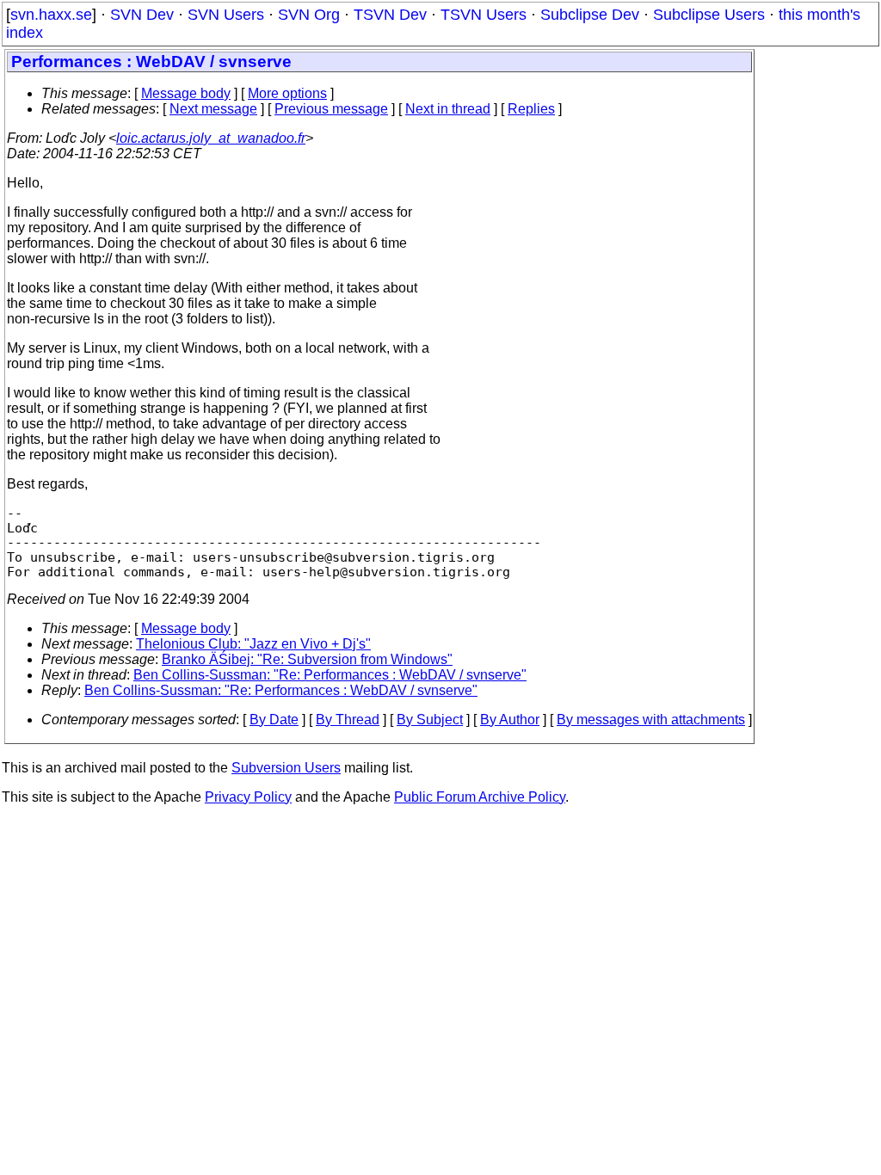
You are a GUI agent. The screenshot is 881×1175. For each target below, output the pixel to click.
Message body (186, 93)
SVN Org (309, 14)
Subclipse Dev (589, 14)
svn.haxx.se (51, 14)
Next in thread (447, 109)
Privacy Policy (248, 797)
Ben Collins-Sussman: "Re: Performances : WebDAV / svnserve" (330, 674)
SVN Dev (142, 14)
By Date (274, 719)
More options (287, 93)
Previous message (331, 109)
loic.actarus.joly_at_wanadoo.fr (210, 138)
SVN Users (226, 14)
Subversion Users (286, 767)
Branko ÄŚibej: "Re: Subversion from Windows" (307, 659)
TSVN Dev (390, 14)
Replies (531, 109)
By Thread (347, 719)
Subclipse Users (709, 14)
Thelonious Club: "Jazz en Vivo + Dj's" (253, 644)
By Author (509, 719)
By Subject (430, 719)
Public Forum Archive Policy (479, 797)
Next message (213, 109)
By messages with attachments (651, 719)
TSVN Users (483, 14)
